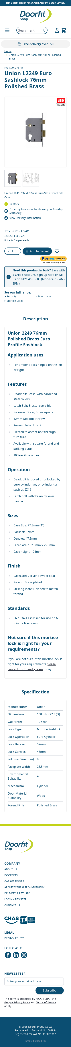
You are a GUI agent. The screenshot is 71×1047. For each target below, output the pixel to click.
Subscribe (49, 990)
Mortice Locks (13, 300)
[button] (35, 130)
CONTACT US (12, 905)
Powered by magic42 (35, 1040)
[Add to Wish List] (57, 251)
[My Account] (57, 30)
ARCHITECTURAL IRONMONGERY (24, 887)
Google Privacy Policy (17, 1002)
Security (10, 296)
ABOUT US (10, 869)
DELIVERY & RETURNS (17, 893)
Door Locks (43, 296)
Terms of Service (46, 1002)
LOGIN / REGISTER (15, 899)
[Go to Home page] (35, 16)
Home (7, 51)
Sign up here (45, 275)
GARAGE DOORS (14, 881)
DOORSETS (11, 875)
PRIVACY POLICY (14, 938)
